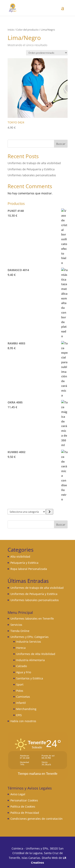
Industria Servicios (28, 641)
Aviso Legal (17, 794)
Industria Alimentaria (30, 660)
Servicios (16, 625)
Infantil (21, 703)
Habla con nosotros (23, 721)
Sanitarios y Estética (29, 678)
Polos (19, 691)
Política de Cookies (22, 806)
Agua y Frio (23, 672)
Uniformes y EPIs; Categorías (29, 637)
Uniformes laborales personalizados (32, 175)
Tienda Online (19, 631)
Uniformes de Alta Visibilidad (35, 654)
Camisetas (23, 696)
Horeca (21, 648)
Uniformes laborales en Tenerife (32, 618)
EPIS (19, 715)
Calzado (21, 666)
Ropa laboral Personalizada (28, 569)
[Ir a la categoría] (49, 511)
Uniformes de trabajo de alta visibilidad (34, 163)
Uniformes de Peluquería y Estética (31, 169)
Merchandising (26, 709)
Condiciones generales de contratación (36, 819)
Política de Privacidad (24, 813)
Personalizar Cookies (24, 800)
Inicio (11, 29)
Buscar (60, 144)
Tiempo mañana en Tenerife (37, 773)
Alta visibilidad (20, 556)
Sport (19, 684)
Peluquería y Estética (24, 563)
